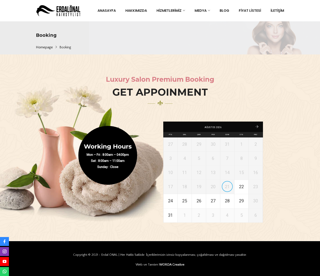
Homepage (44, 47)
